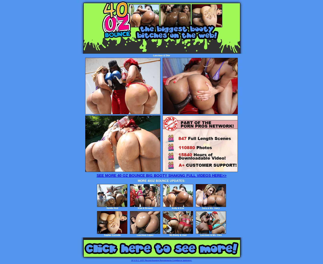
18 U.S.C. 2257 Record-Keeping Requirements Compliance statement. (161, 260)
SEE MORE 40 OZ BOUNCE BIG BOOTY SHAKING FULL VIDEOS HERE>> (162, 175)
